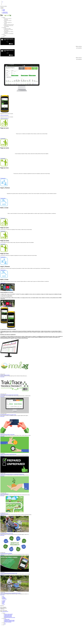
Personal (3, 601)
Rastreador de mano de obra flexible (8, 26)
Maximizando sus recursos (4, 513)
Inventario (4, 27)
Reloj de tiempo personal (9, 24)
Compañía (3, 600)
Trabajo (3, 17)
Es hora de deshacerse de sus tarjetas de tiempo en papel (8, 573)
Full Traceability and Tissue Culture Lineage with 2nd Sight (9, 394)
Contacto (3, 597)
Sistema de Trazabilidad (8, 33)
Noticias (3, 602)
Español (3, 9)
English (3, 10)
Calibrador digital (7, 28)
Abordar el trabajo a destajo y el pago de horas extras (8, 454)
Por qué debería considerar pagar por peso (6, 533)
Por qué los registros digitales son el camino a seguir (8, 414)
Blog (3, 603)
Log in (3, 36)
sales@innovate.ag (5, 611)
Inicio (3, 596)
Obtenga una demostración (4, 115)
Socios (3, 34)
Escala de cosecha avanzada (7, 19)
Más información (2, 138)
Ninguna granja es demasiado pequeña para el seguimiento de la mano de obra (12, 474)
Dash (5, 35)
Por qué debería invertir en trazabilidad (6, 553)
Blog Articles (2, 376)
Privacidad (3, 598)
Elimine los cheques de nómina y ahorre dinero (7, 434)
